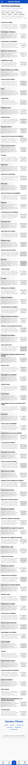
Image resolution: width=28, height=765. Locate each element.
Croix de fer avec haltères (8, 335)
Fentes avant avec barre (7, 490)
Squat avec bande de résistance (9, 316)
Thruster (3, 651)
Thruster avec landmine (7, 566)
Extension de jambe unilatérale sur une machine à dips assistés (11, 699)
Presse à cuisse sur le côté (8, 250)
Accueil (2, 8)
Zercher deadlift (5, 642)
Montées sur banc (6, 108)
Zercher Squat (5, 394)
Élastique (15, 14)
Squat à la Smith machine (8, 661)
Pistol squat (4, 414)
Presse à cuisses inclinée (8, 79)
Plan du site (12, 725)
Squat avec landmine (7, 679)
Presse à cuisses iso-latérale (9, 461)
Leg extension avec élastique (9, 41)
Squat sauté (4, 164)
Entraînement (8, 8)
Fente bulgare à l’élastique (8, 32)
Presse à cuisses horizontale (8, 623)
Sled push (3, 202)
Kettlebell (4, 14)
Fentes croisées (5, 269)
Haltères (12, 12)
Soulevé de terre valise (7, 547)
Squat (2, 89)
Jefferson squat (5, 384)
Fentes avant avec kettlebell (8, 423)
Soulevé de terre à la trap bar (9, 575)
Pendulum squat (5, 240)
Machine (7, 12)
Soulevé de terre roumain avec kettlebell (12, 136)
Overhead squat (5, 709)
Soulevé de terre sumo (7, 556)
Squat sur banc (5, 365)
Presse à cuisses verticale (8, 145)
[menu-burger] (2, 2)
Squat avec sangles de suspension (10, 518)
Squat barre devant (6, 127)
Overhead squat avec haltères (9, 307)
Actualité (6, 725)
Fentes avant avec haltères (8, 613)
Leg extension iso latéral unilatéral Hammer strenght (13, 355)
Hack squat (4, 183)
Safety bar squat (5, 594)
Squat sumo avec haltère (8, 471)
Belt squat (4, 259)
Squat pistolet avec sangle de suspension (12, 528)
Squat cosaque (5, 689)
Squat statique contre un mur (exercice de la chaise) (13, 404)
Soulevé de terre (5, 117)
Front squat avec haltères (8, 442)
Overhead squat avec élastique (9, 212)
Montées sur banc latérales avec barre (11, 326)
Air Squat (3, 155)
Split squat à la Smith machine (9, 499)
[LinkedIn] (19, 732)
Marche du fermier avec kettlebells (10, 193)
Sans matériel (21, 14)
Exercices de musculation (17, 8)
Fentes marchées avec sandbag (9, 70)
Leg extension (5, 98)
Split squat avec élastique (8, 288)
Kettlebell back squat (7, 60)
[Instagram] (16, 732)
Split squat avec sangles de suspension (11, 537)
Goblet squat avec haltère (8, 604)
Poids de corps (19, 12)
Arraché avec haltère (6, 22)
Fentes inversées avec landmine (10, 670)
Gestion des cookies (14, 729)
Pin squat (3, 278)
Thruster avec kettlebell (7, 509)
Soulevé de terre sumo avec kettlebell (11, 433)
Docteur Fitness (14, 2)
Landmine (10, 14)
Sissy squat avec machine (8, 231)
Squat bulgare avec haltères (8, 632)
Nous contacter (10, 727)
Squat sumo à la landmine (8, 174)
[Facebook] (8, 732)
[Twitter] (12, 732)
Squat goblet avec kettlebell (8, 375)
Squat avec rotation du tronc (9, 51)
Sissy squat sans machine (8, 452)
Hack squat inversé (6, 345)
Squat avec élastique (7, 297)
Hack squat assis (5, 221)
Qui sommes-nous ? (20, 725)
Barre (3, 12)
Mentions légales (18, 727)
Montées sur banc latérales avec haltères (12, 480)
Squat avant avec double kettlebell (10, 585)
